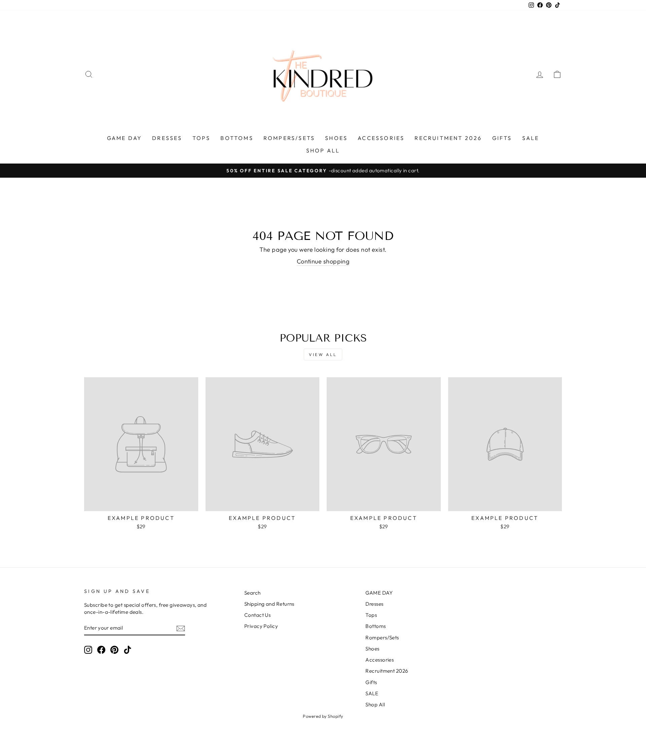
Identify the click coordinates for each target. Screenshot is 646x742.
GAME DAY (124, 138)
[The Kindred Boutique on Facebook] (101, 649)
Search (252, 593)
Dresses (167, 138)
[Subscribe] (180, 628)
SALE (530, 138)
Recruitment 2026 (448, 138)
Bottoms (236, 138)
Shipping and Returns (269, 604)
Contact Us (257, 615)
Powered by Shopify (323, 716)
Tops (201, 138)
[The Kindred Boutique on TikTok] (127, 649)
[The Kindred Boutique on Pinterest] (114, 649)
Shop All (323, 150)
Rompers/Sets (289, 138)
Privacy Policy (261, 626)
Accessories (381, 138)
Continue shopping (323, 261)
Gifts (502, 138)
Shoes (336, 138)
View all (323, 354)
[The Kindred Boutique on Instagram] (88, 649)
